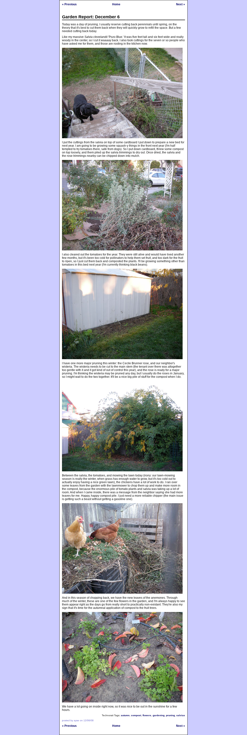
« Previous (69, 4)
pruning (170, 715)
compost (136, 715)
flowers (147, 715)
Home (116, 4)
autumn (125, 715)
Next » (180, 4)
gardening (159, 715)
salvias (180, 715)
